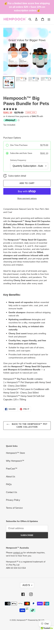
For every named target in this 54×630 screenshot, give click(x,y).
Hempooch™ (22, 620)
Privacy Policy (13, 500)
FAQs (9, 484)
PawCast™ (11, 468)
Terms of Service (14, 508)
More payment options (27, 198)
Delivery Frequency (18, 160)
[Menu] (49, 19)
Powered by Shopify (36, 620)
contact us (18, 552)
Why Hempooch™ (15, 461)
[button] (10, 109)
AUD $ (26, 585)
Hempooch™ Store (15, 453)
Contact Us (11, 492)
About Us (10, 476)
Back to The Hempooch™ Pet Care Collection (29, 425)
